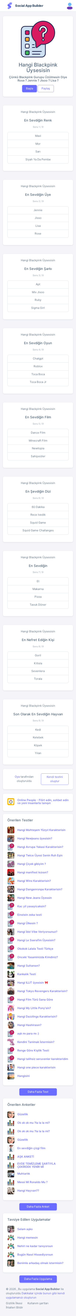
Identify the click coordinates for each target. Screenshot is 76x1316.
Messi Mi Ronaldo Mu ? (32, 1182)
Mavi (38, 136)
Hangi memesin (27, 1237)
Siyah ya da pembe (38, 159)
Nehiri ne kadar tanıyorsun (35, 1246)
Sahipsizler (38, 456)
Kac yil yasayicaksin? (31, 906)
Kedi (38, 729)
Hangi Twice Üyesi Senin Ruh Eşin (40, 855)
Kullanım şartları (38, 1303)
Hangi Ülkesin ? (27, 923)
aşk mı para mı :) (28, 1033)
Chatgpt (38, 358)
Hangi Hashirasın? (29, 1025)
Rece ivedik (38, 514)
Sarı (38, 151)
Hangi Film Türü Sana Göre (35, 999)
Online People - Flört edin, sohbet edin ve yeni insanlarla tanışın (43, 801)
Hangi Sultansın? (28, 965)
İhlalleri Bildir (14, 1307)
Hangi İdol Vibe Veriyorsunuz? (37, 931)
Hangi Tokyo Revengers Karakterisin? (42, 991)
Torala (38, 678)
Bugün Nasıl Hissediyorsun (35, 1254)
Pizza (38, 596)
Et (38, 581)
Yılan (38, 753)
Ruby (38, 300)
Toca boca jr (38, 382)
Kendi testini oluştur (55, 779)
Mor (38, 143)
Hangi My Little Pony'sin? (34, 1008)
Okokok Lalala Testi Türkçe (35, 948)
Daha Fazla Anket (38, 1206)
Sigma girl (38, 308)
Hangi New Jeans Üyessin (34, 898)
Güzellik (22, 1114)
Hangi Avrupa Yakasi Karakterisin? (40, 847)
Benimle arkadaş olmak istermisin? (40, 1263)
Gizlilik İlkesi (14, 1303)
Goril (38, 655)
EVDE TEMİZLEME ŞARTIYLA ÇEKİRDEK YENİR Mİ (36, 1165)
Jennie (38, 210)
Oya (17, 776)
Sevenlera (38, 671)
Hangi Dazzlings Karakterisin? (37, 1016)
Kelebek (38, 737)
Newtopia (38, 448)
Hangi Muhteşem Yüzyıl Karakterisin (41, 830)
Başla (29, 88)
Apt (38, 284)
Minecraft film (38, 440)
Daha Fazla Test (38, 1091)
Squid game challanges (38, 530)
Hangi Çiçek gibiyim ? (31, 864)
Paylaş (46, 88)
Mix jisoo (38, 292)
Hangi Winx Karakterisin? (34, 881)
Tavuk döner (38, 604)
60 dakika (38, 507)
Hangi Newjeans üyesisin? (34, 838)
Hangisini (23, 1076)
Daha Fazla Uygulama (38, 1279)
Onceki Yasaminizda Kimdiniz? (37, 957)
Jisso (38, 218)
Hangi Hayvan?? (28, 1190)
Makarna (38, 589)
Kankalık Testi (26, 974)
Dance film (38, 432)
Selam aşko (25, 1229)
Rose (38, 233)
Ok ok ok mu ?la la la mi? (33, 1122)
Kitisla (38, 663)
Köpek (38, 745)
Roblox (38, 366)
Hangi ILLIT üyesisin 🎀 (32, 982)
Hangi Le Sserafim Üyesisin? (36, 940)
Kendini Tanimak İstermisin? (35, 1042)
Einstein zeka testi (29, 914)
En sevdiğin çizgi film (31, 1148)
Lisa (38, 226)
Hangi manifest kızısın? (32, 872)
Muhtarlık (23, 1173)
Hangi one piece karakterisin (36, 1067)
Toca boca (38, 374)
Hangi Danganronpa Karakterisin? (39, 889)
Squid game (38, 522)
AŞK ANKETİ (25, 1156)
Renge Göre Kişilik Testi (33, 1050)
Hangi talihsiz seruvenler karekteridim (42, 1059)
